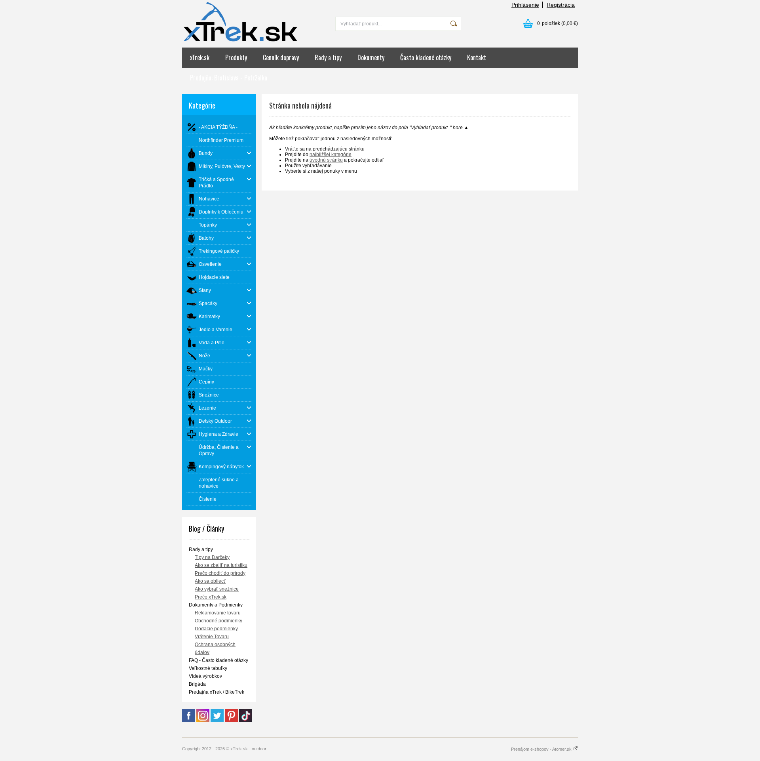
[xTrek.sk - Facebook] (188, 720)
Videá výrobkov (205, 676)
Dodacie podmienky (216, 628)
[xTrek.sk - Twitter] (217, 720)
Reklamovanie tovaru (218, 613)
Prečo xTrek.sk (210, 597)
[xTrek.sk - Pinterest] (231, 720)
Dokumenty (370, 57)
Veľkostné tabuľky (208, 668)
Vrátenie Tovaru (212, 636)
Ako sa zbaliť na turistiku (221, 565)
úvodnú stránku (326, 160)
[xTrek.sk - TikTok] (245, 720)
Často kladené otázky (425, 57)
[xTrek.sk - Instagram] (202, 720)
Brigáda (197, 684)
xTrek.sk (199, 57)
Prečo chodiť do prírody (220, 573)
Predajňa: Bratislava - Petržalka (228, 77)
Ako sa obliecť (210, 581)
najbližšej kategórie (331, 154)
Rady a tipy (328, 57)
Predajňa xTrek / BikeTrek (216, 692)
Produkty (236, 57)
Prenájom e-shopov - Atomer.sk (542, 749)
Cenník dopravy (281, 57)
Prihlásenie (525, 5)
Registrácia (561, 5)
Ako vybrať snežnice (217, 589)
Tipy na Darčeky (212, 557)
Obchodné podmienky (218, 621)
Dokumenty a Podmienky (216, 605)
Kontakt (476, 57)
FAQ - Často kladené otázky (218, 660)
